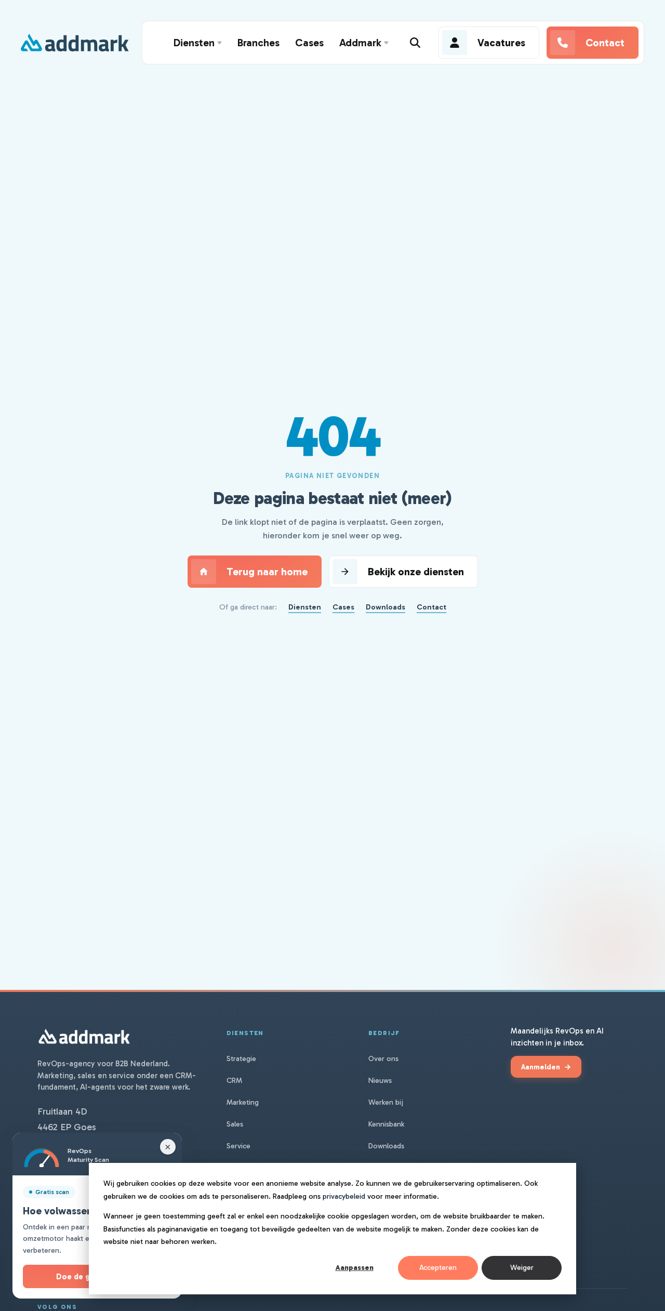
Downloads (385, 607)
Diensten (194, 42)
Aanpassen (355, 1267)
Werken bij (385, 1102)
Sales (235, 1124)
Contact (431, 607)
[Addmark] (75, 42)
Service (238, 1146)
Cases (309, 42)
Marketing (243, 1102)
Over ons (383, 1058)
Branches (258, 42)
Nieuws (380, 1080)
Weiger (522, 1267)
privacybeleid (344, 1196)
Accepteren (438, 1267)
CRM (234, 1080)
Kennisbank (386, 1124)
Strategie (241, 1058)
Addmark (360, 42)
